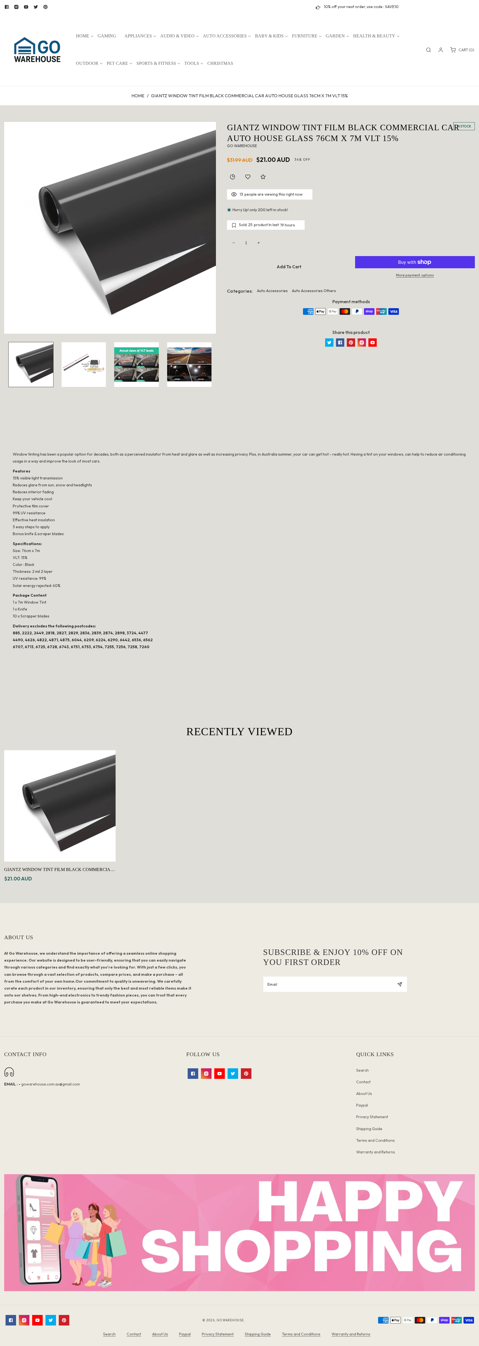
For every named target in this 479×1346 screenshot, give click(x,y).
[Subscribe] (400, 984)
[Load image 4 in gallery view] (189, 364)
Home (137, 95)
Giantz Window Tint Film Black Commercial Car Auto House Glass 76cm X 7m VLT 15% (58, 870)
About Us (364, 1093)
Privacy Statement (372, 1116)
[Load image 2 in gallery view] (84, 364)
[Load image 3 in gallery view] (136, 364)
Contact (363, 1081)
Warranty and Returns (375, 1152)
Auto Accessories (272, 290)
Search (362, 1070)
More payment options (415, 275)
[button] (82, 36)
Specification (239, 430)
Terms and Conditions (375, 1140)
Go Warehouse (230, 1320)
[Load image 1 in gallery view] (31, 364)
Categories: (240, 291)
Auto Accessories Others (314, 290)
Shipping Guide (369, 1128)
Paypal (362, 1105)
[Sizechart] (232, 176)
